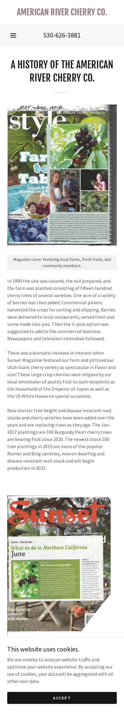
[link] (62, 12)
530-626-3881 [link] (62, 35)
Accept (62, 697)
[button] (13, 35)
